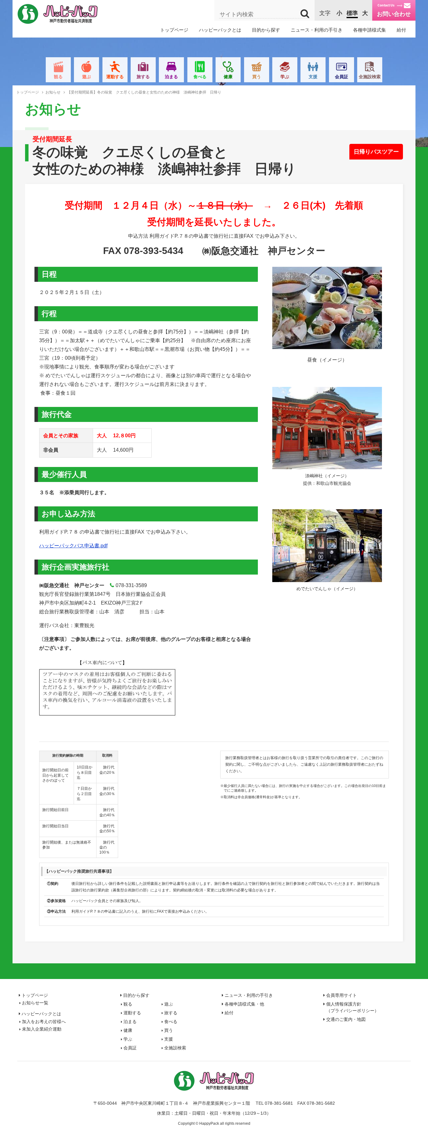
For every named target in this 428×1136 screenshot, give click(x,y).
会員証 (341, 76)
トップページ (174, 30)
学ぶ (284, 76)
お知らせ (52, 92)
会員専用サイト (341, 995)
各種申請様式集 (369, 30)
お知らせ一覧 (35, 1002)
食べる (199, 76)
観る (58, 76)
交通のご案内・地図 (346, 1019)
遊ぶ (86, 76)
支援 (313, 76)
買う (256, 76)
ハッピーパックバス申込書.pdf (73, 545)
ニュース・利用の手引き (316, 30)
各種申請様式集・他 (244, 1004)
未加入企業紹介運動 (41, 1029)
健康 (228, 76)
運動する (115, 76)
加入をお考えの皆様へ (44, 1021)
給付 (401, 30)
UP (418, 1126)
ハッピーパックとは (220, 30)
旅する (143, 76)
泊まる (171, 76)
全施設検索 (370, 76)
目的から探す (266, 30)
